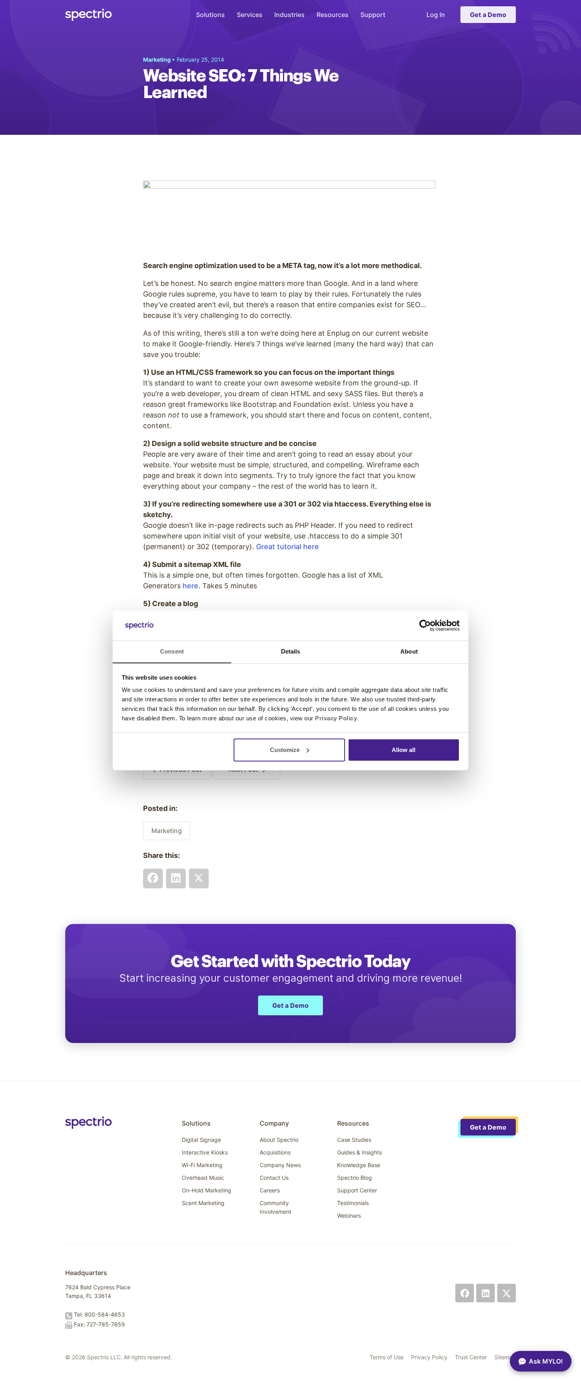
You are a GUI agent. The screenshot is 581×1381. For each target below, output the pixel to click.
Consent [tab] (172, 651)
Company (274, 1123)
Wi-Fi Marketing (202, 1165)
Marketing (166, 831)
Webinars (349, 1215)
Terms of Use (387, 1357)
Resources (333, 15)
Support (372, 15)
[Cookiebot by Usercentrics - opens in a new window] (425, 625)
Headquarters (86, 1273)
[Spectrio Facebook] (464, 1293)
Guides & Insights (359, 1152)
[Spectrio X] (506, 1293)
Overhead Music (203, 1177)
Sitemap (505, 1357)
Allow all (403, 749)
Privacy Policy (429, 1357)
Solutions (210, 15)
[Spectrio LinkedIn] (485, 1293)
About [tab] (409, 651)
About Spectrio (279, 1139)
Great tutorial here (287, 546)
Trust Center (471, 1357)
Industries (289, 15)
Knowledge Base (358, 1165)
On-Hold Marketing (206, 1190)
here (190, 586)
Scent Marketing (203, 1203)
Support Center (357, 1190)
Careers (270, 1190)
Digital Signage (201, 1139)
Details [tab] (290, 651)
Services (249, 15)
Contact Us (274, 1177)
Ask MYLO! (546, 1361)
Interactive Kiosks (205, 1152)
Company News (280, 1165)
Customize (285, 749)
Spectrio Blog (354, 1177)
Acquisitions (275, 1152)
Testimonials (353, 1203)
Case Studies (354, 1139)
